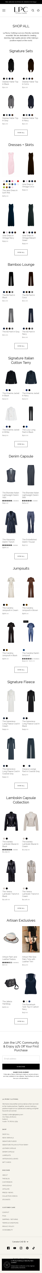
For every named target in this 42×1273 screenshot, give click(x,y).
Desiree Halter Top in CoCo (30, 83)
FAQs (4, 1216)
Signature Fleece (21, 682)
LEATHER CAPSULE (9, 1148)
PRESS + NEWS (7, 1192)
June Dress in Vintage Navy (8, 236)
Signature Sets (21, 51)
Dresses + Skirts (21, 145)
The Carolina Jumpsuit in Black (9, 654)
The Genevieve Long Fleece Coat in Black (31, 723)
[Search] (32, 10)
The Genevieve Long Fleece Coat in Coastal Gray (11, 771)
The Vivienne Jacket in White (10, 431)
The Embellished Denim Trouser (29, 540)
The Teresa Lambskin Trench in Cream (30, 893)
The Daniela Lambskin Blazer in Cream (30, 844)
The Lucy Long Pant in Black (28, 431)
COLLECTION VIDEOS (9, 1196)
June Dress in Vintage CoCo (28, 185)
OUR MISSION (7, 1182)
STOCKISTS (6, 1199)
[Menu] (3, 10)
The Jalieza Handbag (7, 1002)
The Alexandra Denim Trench (8, 540)
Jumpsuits (21, 568)
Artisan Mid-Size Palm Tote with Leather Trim (29, 959)
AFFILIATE (5, 1189)
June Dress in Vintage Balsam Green (29, 237)
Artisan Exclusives (21, 920)
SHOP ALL (5, 1134)
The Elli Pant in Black (8, 296)
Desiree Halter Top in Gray (10, 119)
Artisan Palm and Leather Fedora (9, 958)
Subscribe (21, 1066)
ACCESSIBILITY (7, 1230)
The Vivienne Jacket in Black (10, 394)
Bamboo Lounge (21, 264)
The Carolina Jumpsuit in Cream (10, 609)
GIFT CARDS (6, 1162)
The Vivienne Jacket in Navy (30, 394)
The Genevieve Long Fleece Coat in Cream (11, 723)
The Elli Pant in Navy (28, 333)
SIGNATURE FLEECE (9, 1141)
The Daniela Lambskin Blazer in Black (10, 844)
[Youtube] (14, 1248)
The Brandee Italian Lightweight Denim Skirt (30, 495)
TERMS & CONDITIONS (10, 1223)
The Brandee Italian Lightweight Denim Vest (10, 495)
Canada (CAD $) (19, 1242)
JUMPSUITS (6, 1155)
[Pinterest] (27, 1248)
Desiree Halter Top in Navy (30, 119)
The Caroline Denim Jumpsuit (30, 654)
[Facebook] (8, 1248)
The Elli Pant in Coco (28, 296)
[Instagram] (21, 1248)
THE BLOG (6, 1178)
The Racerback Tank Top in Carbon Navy (30, 1006)
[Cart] (38, 10)
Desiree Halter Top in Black (10, 83)
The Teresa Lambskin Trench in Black (10, 893)
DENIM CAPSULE (8, 1152)
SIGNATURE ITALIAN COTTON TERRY (15, 1145)
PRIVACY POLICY (8, 1226)
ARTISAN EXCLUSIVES (10, 1159)
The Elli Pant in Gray (10, 332)
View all (21, 132)
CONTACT (5, 1212)
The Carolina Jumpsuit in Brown (30, 609)
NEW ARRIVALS (8, 1138)
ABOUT (5, 1175)
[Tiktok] (33, 1248)
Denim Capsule (21, 456)
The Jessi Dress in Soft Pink (10, 191)
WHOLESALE (7, 1185)
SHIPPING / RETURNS (10, 1219)
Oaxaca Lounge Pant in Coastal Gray (31, 770)
